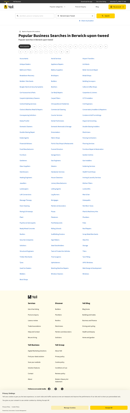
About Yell (58, 351)
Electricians (59, 326)
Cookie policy (59, 362)
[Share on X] (62, 389)
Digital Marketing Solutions (37, 351)
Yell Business (17, 2)
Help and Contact (34, 332)
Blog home (86, 309)
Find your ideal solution (36, 356)
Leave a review (33, 320)
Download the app (86, 2)
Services (31, 303)
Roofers (58, 320)
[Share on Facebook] (49, 389)
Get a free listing (101, 2)
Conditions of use (61, 368)
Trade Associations (34, 326)
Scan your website (34, 362)
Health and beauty (88, 332)
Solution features (34, 368)
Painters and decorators (63, 332)
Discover (59, 303)
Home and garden (88, 337)
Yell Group (59, 345)
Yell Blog (86, 303)
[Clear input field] (92, 16)
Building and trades (89, 315)
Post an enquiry (33, 315)
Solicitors (58, 337)
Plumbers (58, 315)
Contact (30, 373)
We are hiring (32, 337)
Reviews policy (60, 373)
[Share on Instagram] (55, 389)
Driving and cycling (88, 326)
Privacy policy (59, 356)
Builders (58, 309)
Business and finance (89, 320)
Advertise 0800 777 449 (118, 2)
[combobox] (34, 15)
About (30, 379)
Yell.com (6, 2)
